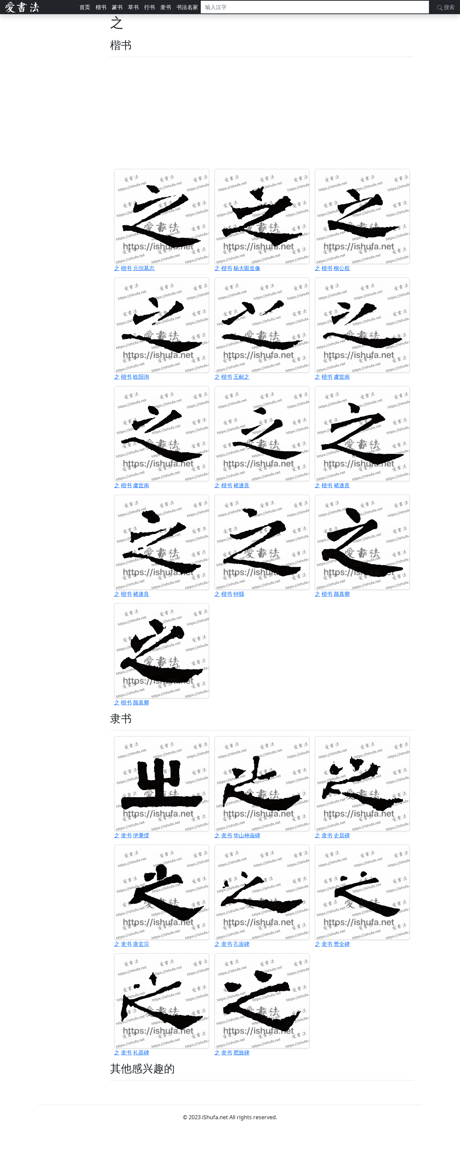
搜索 (448, 7)
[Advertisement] (262, 113)
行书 (149, 7)
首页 (84, 7)
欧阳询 (141, 376)
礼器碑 (141, 1052)
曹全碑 (342, 944)
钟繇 (238, 594)
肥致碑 (241, 1052)
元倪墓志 (144, 268)
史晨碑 (342, 835)
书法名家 (187, 7)
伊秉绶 (141, 835)
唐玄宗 (141, 944)
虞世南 (342, 376)
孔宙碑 (241, 944)
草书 (133, 7)
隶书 (165, 7)
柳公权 (342, 268)
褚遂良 (241, 485)
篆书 (117, 7)
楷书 (101, 7)
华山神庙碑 (246, 835)
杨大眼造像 (246, 268)
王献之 (241, 376)
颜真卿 (342, 594)
